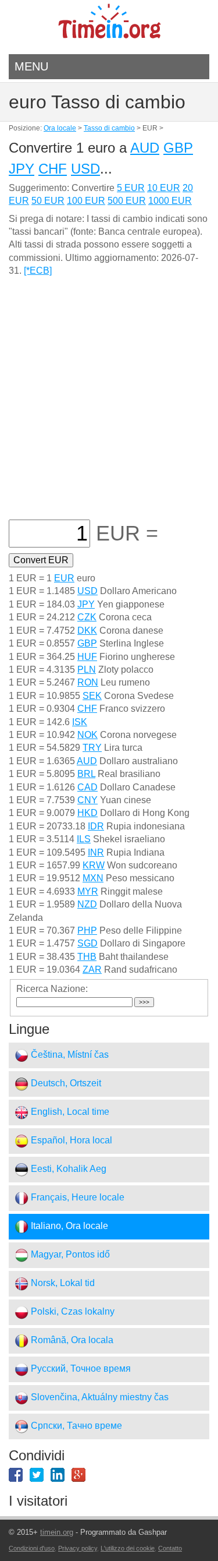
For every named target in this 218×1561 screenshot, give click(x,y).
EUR (64, 578)
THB (87, 957)
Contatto (170, 1548)
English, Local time (68, 1112)
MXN (93, 878)
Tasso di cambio (109, 128)
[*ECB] (38, 271)
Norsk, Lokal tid (61, 1283)
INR (96, 852)
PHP (87, 930)
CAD (87, 787)
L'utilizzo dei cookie (128, 1548)
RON (87, 682)
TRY (92, 748)
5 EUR (131, 188)
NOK (87, 735)
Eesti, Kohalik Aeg (67, 1169)
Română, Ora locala (70, 1340)
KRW (94, 865)
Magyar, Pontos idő (69, 1254)
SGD (87, 943)
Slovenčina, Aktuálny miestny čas (98, 1397)
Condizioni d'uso (32, 1548)
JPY (21, 168)
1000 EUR (170, 201)
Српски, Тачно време (75, 1426)
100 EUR (86, 201)
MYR (87, 891)
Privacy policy (77, 1548)
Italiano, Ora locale (68, 1226)
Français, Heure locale (76, 1197)
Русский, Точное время (79, 1368)
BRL (86, 774)
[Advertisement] (109, 404)
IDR (96, 826)
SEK (92, 696)
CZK (87, 617)
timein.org (56, 1532)
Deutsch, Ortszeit (64, 1083)
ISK (79, 722)
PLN (86, 669)
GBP (178, 148)
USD (85, 168)
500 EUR (127, 201)
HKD (87, 813)
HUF (87, 657)
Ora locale (60, 128)
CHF (52, 168)
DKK (87, 630)
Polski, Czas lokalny (71, 1311)
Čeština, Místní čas (68, 1054)
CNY (87, 800)
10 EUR (163, 188)
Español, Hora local (70, 1140)
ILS (84, 839)
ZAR (92, 969)
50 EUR (48, 201)
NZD (87, 904)
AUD (144, 148)
